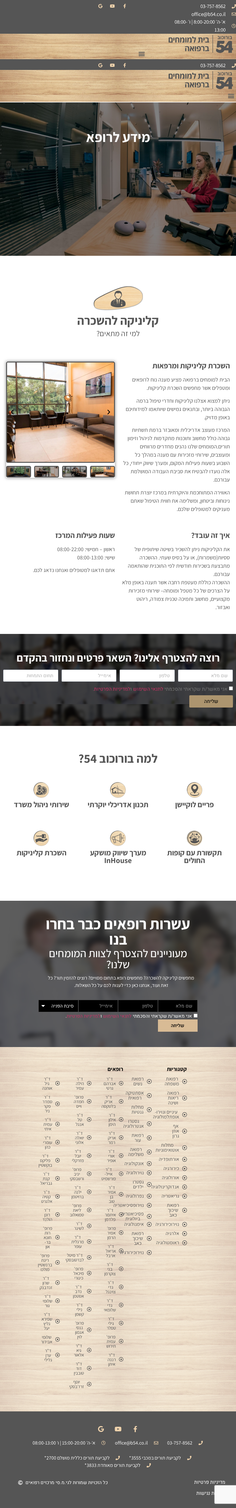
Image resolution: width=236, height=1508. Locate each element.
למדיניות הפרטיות (112, 689)
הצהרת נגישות (210, 1493)
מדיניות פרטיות (209, 1482)
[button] (141, 53)
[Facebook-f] (125, 6)
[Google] (100, 6)
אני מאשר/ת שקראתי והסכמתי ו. (160, 689)
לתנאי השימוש (148, 689)
